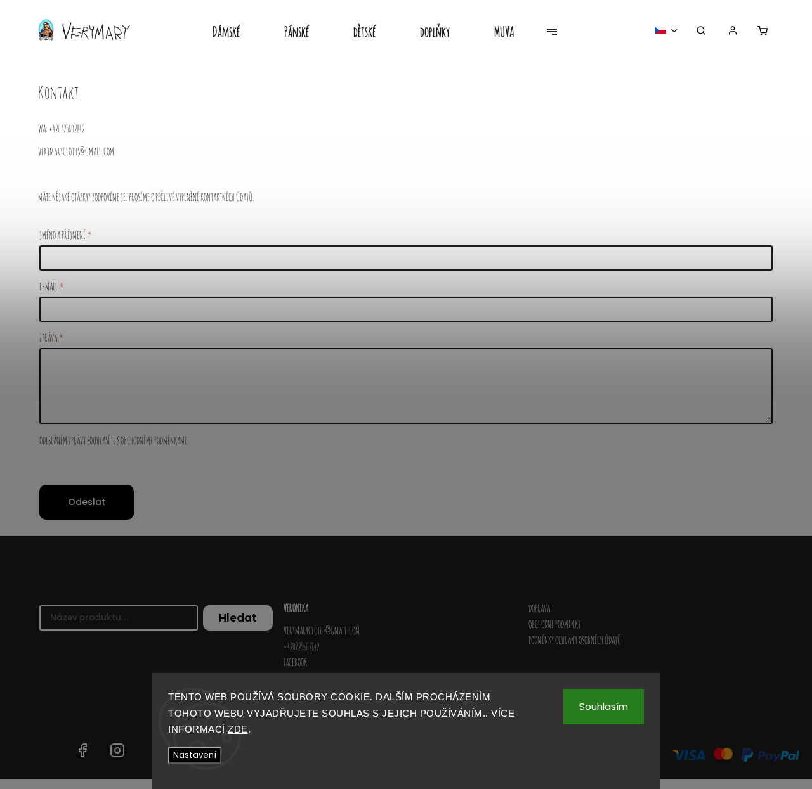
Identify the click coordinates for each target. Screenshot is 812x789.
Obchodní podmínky (554, 624)
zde (238, 729)
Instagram (117, 750)
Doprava (539, 608)
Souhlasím (603, 706)
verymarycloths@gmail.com (322, 630)
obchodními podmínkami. (155, 440)
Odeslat (86, 502)
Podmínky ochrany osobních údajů (574, 640)
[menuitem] (237, 32)
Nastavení (194, 755)
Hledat (238, 617)
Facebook (295, 662)
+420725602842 (301, 646)
